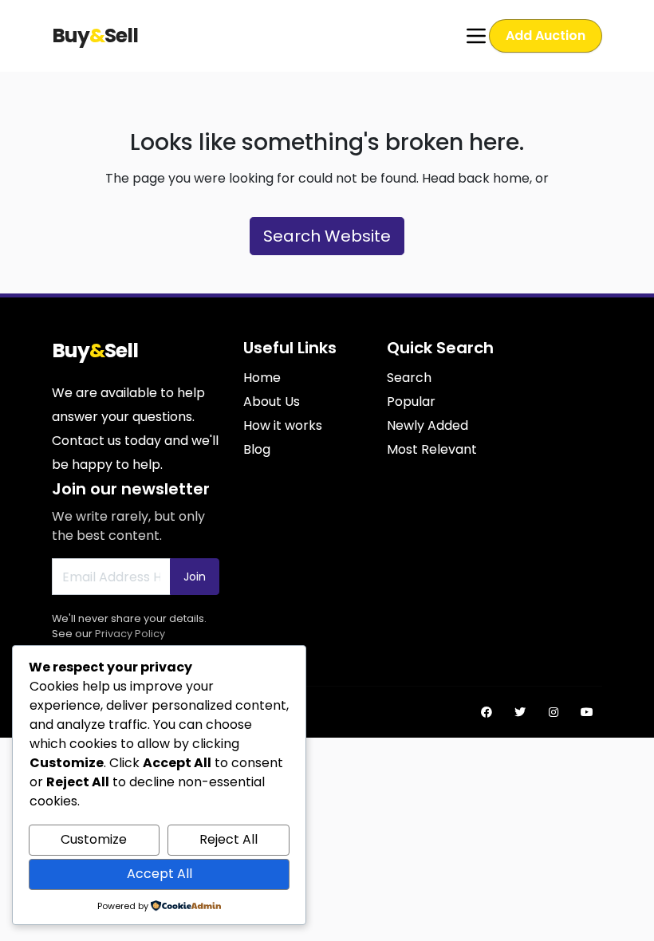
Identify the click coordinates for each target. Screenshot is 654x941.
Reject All (228, 839)
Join (194, 577)
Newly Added (427, 425)
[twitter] (520, 712)
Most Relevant (432, 449)
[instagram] (553, 712)
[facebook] (486, 712)
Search (409, 377)
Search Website (327, 236)
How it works (282, 425)
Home (262, 377)
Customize (94, 839)
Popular (411, 401)
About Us (271, 401)
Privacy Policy (130, 633)
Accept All (159, 873)
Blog (256, 449)
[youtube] (587, 712)
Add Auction (545, 35)
